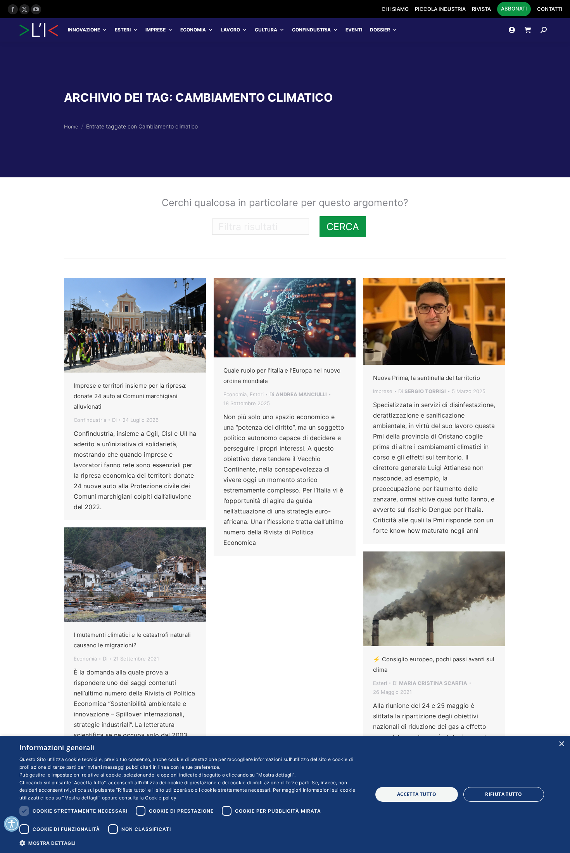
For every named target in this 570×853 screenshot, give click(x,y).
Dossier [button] (380, 30)
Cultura (266, 30)
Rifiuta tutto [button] (503, 794)
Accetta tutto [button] (416, 794)
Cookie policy (160, 798)
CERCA (342, 226)
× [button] (561, 744)
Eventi (353, 30)
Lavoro (230, 30)
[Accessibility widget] (11, 824)
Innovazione (84, 30)
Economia (193, 30)
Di (114, 420)
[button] (190, 842)
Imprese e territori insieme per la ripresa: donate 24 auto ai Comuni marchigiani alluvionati (130, 396)
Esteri (123, 30)
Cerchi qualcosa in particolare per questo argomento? (285, 202)
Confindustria (311, 30)
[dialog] (285, 794)
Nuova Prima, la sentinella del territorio (426, 377)
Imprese (155, 30)
